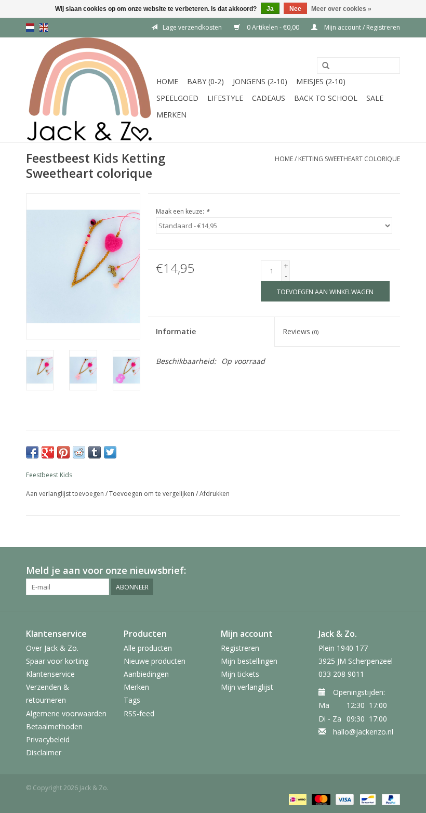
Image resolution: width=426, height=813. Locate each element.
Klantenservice (50, 674)
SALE (374, 98)
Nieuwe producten (154, 661)
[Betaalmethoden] (296, 798)
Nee (295, 8)
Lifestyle (225, 98)
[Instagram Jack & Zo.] (391, 570)
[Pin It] (63, 452)
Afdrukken (214, 493)
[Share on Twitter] (110, 452)
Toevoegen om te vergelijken (152, 493)
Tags (132, 700)
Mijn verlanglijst (247, 687)
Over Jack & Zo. (52, 648)
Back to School (325, 98)
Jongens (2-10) (260, 81)
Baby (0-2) (205, 81)
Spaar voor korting (57, 661)
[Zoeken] (326, 66)
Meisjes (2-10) (320, 81)
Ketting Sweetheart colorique (349, 158)
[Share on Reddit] (79, 452)
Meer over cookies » (341, 8)
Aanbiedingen (146, 674)
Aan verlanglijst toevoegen (65, 493)
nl (30, 27)
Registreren (240, 648)
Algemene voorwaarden (66, 713)
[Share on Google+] (48, 452)
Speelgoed (177, 98)
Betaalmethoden (54, 726)
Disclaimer (43, 752)
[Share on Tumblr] (94, 452)
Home (167, 81)
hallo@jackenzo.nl (363, 732)
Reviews (300, 331)
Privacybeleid (48, 739)
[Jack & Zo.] (89, 89)
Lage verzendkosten (192, 27)
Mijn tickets (240, 674)
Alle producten (148, 648)
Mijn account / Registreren (361, 27)
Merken (171, 115)
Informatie (176, 331)
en (43, 27)
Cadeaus (268, 98)
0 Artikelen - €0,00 (273, 27)
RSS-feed (139, 713)
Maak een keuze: (182, 211)
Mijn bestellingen (249, 661)
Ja (270, 8)
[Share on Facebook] (32, 452)
